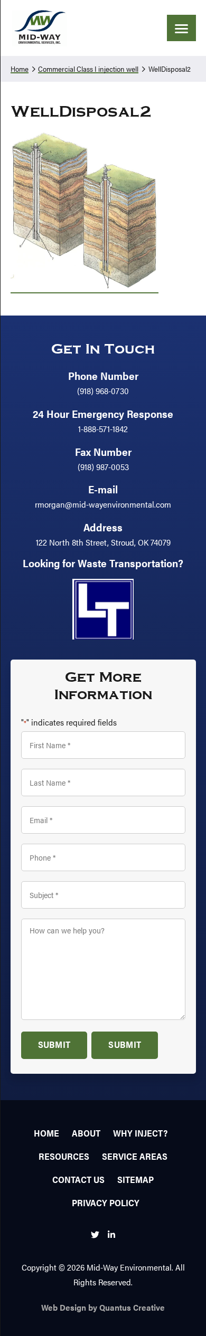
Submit (54, 1044)
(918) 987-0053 (103, 467)
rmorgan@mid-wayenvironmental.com (103, 504)
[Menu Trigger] (181, 28)
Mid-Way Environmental (40, 27)
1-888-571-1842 (103, 429)
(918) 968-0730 (103, 391)
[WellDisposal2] (84, 287)
